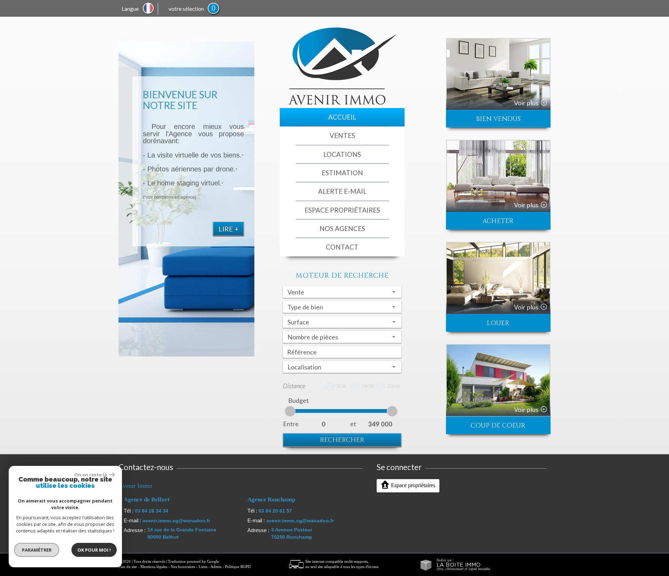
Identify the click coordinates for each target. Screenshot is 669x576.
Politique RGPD (238, 567)
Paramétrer (37, 550)
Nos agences (342, 228)
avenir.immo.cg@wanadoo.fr (176, 520)
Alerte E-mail (342, 191)
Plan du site (127, 567)
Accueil (342, 117)
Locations (342, 154)
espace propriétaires (342, 210)
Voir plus (526, 103)
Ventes (342, 135)
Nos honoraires (183, 567)
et (353, 424)
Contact (342, 247)
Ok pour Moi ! (94, 550)
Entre (291, 424)
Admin (216, 567)
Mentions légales (153, 567)
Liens (203, 567)
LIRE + (228, 229)
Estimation (342, 173)
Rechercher (342, 440)
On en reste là (91, 474)
